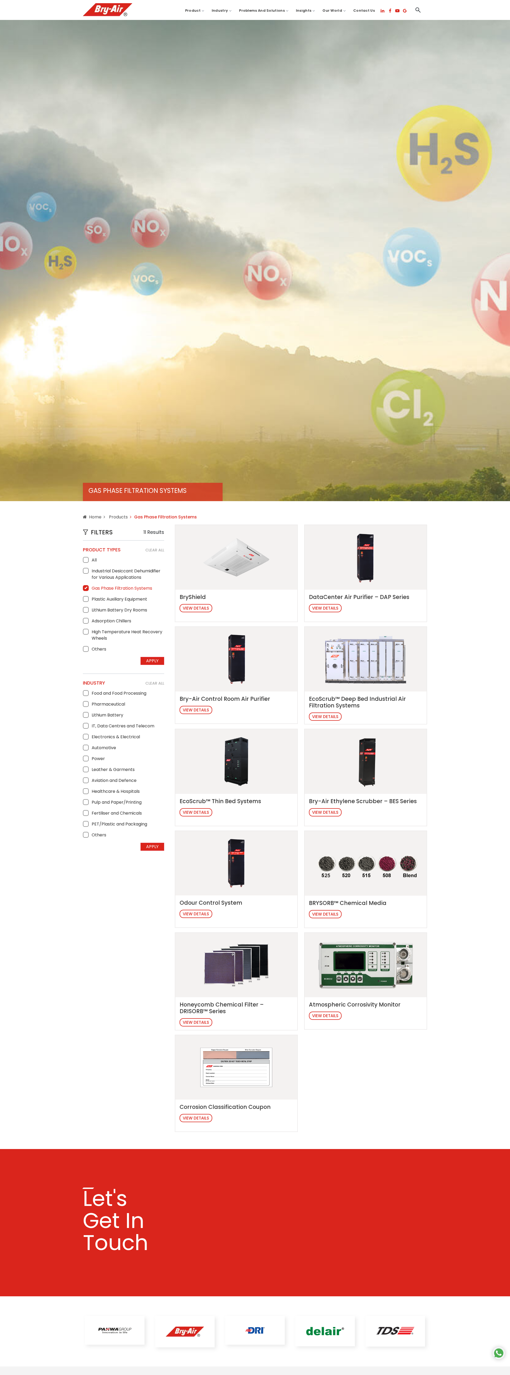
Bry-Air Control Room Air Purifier (225, 699)
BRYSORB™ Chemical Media (347, 903)
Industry (220, 10)
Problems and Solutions (262, 10)
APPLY (152, 661)
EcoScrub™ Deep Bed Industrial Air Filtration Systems (357, 702)
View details (196, 608)
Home (95, 517)
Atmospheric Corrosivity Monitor (355, 1004)
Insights (303, 10)
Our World (332, 10)
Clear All (154, 550)
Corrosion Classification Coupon (225, 1107)
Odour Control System (211, 903)
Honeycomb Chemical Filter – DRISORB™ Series (222, 1008)
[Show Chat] (499, 1353)
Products (118, 517)
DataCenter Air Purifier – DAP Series (359, 597)
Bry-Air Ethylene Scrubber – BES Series (363, 801)
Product (193, 10)
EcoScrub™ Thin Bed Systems (220, 801)
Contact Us (364, 10)
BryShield (193, 597)
